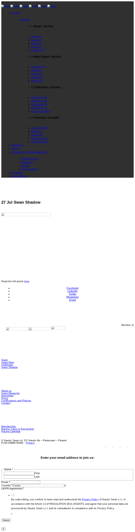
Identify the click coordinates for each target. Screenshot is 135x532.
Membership (8, 426)
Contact (5, 403)
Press (4, 398)
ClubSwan (7, 364)
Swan (4, 359)
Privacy (30, 442)
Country (6, 485)
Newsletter (7, 395)
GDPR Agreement (12, 488)
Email (5, 482)
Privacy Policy (90, 499)
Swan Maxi (7, 362)
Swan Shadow (9, 367)
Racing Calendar (11, 431)
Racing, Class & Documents (17, 428)
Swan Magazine (10, 393)
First (37, 473)
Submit (6, 520)
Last (36, 476)
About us (6, 390)
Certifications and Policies (16, 400)
